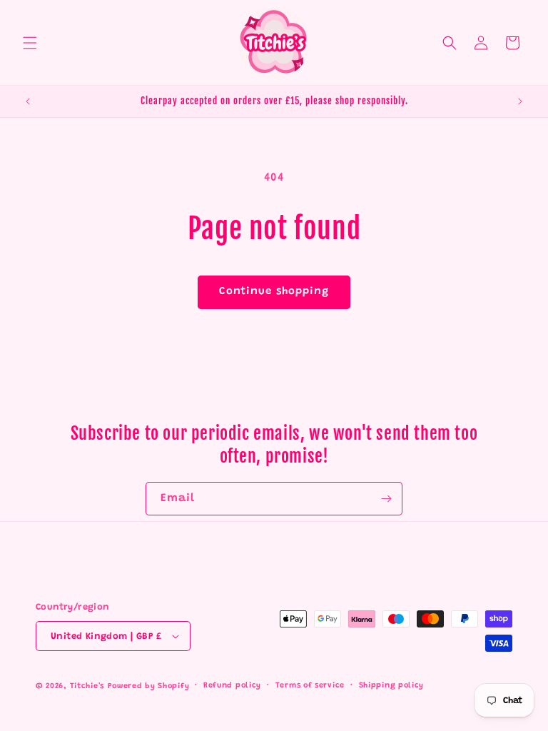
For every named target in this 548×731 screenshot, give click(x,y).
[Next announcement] (520, 101)
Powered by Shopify (149, 686)
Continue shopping (274, 291)
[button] (30, 43)
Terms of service (310, 686)
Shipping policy (392, 686)
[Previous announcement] (28, 101)
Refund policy (232, 686)
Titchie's (87, 686)
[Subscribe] (386, 498)
